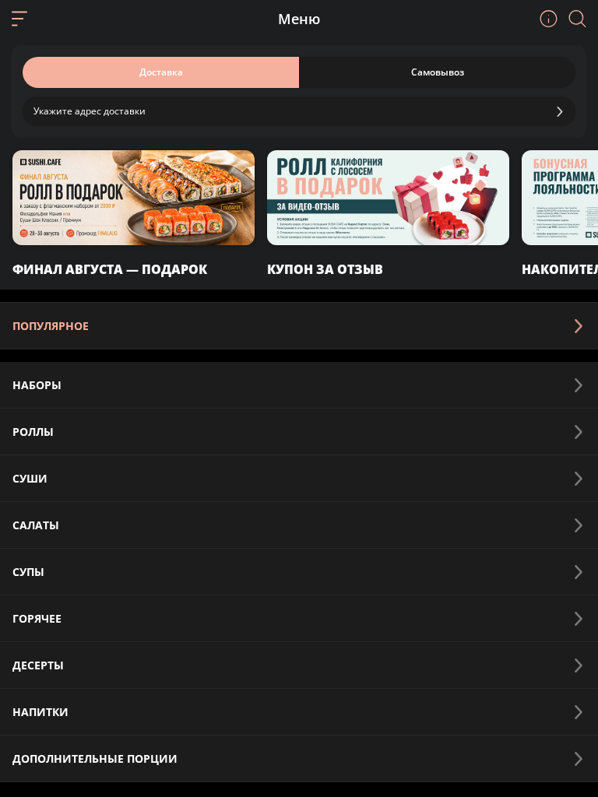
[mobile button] (19, 19)
